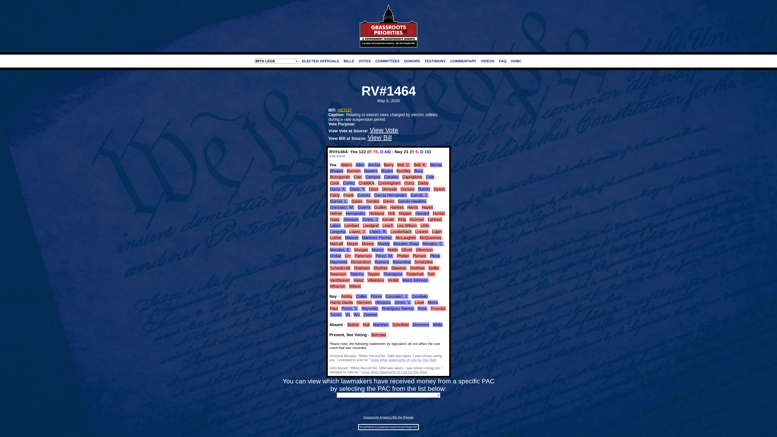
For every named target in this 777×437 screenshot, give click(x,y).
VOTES (365, 61)
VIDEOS (488, 61)
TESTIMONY (435, 61)
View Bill (380, 137)
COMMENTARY (463, 61)
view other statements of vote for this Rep (403, 360)
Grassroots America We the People (388, 417)
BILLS (349, 61)
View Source (337, 155)
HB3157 (345, 110)
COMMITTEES (387, 61)
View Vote (384, 130)
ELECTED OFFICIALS (320, 61)
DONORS (412, 61)
